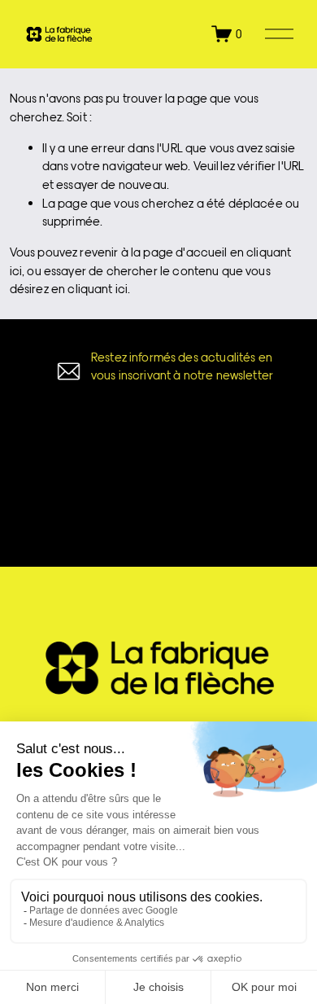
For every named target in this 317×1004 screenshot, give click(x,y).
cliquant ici (97, 288)
